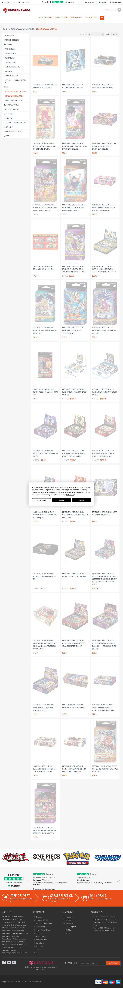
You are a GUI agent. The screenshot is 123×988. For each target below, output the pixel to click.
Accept (81, 500)
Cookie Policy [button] (80, 492)
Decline (61, 500)
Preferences (41, 500)
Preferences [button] (70, 495)
